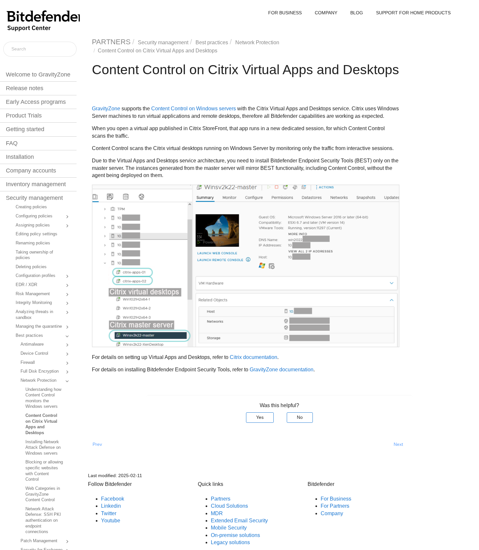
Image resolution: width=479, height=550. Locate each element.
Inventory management (36, 184)
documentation (281, 369)
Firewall (28, 362)
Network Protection (38, 380)
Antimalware (32, 344)
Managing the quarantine (39, 326)
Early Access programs (36, 102)
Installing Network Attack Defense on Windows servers (43, 448)
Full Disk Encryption (40, 371)
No (300, 417)
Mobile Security (229, 527)
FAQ (12, 143)
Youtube (110, 520)
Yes (260, 417)
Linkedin (111, 506)
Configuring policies (34, 216)
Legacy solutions (230, 542)
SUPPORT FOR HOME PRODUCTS (413, 12)
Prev (97, 444)
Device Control (34, 353)
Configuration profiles (35, 275)
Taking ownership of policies (34, 255)
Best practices (29, 335)
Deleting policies (31, 267)
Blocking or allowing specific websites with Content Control (44, 471)
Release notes (24, 88)
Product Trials (24, 115)
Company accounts (31, 170)
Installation (20, 157)
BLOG (356, 12)
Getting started (25, 129)
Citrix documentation (253, 357)
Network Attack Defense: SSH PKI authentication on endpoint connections (43, 520)
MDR (217, 513)
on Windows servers (193, 108)
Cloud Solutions (229, 506)
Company (332, 513)
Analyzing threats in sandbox (34, 314)
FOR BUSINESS (285, 12)
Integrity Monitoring (34, 302)
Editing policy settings (36, 234)
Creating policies (31, 207)
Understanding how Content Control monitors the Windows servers (43, 398)
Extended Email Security (239, 520)
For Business (336, 499)
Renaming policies (33, 243)
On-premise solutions (235, 535)
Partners (220, 499)
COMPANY (326, 12)
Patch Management (39, 541)
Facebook (112, 499)
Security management (34, 198)
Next (398, 444)
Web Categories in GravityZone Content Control (42, 494)
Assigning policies (33, 225)
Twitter (108, 513)
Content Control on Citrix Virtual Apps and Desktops (41, 424)
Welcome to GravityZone (38, 74)
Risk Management (33, 294)
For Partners (335, 506)
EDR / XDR (26, 284)
